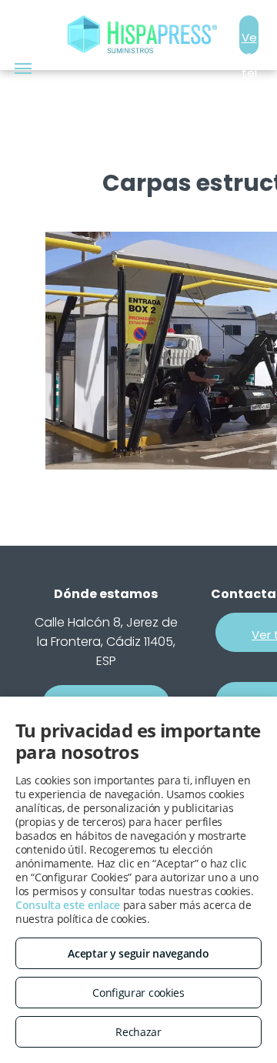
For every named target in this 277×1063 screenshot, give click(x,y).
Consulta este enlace (67, 905)
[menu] (23, 68)
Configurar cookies (138, 992)
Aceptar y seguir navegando (138, 953)
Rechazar (138, 1032)
